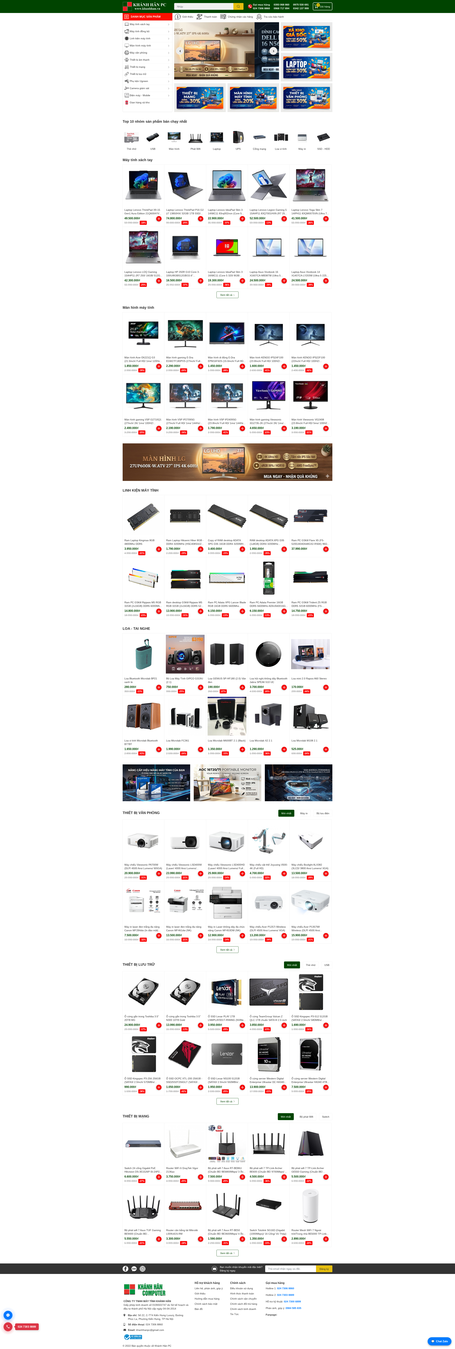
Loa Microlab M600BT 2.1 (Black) (227, 740)
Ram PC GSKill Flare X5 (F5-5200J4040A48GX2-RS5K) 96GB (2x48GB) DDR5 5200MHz (310, 544)
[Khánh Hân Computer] (145, 6)
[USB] (153, 137)
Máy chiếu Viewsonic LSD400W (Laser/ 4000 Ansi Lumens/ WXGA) (184, 868)
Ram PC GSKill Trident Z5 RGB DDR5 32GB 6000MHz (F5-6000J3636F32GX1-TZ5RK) (309, 606)
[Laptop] (253, 97)
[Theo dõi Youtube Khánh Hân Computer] (142, 1268)
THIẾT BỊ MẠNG (136, 1116)
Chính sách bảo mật (206, 1303)
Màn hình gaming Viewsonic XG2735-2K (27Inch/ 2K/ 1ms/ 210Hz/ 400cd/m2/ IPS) (266, 423)
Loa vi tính (281, 148)
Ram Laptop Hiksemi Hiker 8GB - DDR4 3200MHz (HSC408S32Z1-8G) (185, 544)
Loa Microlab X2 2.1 (261, 740)
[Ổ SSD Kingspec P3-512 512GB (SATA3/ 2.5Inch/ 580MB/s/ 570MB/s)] (310, 992)
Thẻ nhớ (131, 148)
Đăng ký (324, 1268)
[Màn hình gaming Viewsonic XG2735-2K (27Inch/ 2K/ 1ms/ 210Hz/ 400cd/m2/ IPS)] (268, 395)
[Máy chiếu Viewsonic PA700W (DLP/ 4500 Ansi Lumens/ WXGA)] (143, 840)
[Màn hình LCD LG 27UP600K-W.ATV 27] (227, 462)
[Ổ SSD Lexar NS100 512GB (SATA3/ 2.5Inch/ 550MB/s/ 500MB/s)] (227, 1054)
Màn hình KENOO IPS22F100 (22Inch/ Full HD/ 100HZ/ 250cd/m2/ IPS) (308, 361)
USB (152, 148)
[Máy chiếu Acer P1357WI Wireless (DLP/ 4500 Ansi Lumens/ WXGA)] (310, 902)
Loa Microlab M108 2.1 (304, 740)
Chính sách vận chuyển (243, 1298)
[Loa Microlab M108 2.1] (310, 716)
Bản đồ (199, 1308)
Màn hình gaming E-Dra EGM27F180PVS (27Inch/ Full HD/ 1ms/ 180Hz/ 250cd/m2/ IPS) (185, 361)
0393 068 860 (281, 4)
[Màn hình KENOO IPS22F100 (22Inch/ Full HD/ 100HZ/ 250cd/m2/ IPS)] (310, 333)
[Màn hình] (174, 137)
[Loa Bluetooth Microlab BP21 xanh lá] (143, 654)
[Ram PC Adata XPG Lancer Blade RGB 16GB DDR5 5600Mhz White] (227, 578)
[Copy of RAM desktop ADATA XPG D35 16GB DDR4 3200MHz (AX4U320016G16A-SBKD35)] (227, 516)
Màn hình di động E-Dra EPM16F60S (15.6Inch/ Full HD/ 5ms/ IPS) (226, 361)
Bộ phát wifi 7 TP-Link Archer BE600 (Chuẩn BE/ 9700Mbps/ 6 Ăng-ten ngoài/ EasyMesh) (268, 1171)
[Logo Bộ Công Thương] (133, 1336)
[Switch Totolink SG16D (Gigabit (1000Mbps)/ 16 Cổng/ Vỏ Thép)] (268, 1205)
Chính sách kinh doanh (243, 1308)
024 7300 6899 (292, 1301)
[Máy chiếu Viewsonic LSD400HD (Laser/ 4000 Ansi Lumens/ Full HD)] (227, 840)
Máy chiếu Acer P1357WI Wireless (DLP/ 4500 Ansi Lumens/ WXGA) (305, 930)
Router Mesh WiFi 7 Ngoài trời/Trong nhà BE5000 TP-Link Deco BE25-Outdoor (308, 1234)
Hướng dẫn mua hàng (207, 1298)
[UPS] (238, 137)
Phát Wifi (195, 148)
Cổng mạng (259, 148)
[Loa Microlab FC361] (185, 716)
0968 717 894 (281, 8)
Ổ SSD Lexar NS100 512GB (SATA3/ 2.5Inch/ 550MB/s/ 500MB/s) (224, 1082)
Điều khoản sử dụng (241, 1288)
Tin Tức (234, 1314)
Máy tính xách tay (137, 160)
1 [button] (222, 75)
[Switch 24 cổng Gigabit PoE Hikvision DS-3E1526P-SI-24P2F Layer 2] (143, 1143)
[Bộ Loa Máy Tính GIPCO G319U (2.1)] (185, 654)
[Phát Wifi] (196, 137)
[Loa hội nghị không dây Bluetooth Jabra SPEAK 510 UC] (268, 654)
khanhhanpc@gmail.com (150, 1329)
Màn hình (174, 148)
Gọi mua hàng (261, 4)
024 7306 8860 (261, 8)
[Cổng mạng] (259, 137)
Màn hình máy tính (138, 307)
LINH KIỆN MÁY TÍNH (140, 490)
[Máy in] (302, 137)
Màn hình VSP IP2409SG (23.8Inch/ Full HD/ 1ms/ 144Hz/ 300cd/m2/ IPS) (226, 423)
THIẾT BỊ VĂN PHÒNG (141, 812)
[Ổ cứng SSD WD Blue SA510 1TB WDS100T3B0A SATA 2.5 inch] (156, 782)
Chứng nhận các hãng (240, 16)
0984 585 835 (293, 1308)
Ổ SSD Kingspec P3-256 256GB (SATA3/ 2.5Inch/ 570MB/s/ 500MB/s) (142, 1082)
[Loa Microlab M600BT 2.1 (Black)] (227, 716)
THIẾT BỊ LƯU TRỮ (139, 964)
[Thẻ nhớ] (132, 137)
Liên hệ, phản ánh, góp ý (209, 1288)
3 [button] (230, 75)
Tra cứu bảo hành (274, 16)
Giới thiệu (187, 16)
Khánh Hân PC (163, 1345)
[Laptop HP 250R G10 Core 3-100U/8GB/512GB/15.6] (185, 247)
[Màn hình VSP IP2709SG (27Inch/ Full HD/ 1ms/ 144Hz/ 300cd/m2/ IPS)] (185, 395)
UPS (238, 148)
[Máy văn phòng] (306, 97)
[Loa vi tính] (281, 137)
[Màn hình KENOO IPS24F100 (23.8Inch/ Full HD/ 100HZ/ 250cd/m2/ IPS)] (268, 333)
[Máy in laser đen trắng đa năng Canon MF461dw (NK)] (185, 902)
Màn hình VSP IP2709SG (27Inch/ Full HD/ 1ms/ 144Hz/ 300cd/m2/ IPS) (183, 423)
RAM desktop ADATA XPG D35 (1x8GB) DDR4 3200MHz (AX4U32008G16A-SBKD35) (267, 544)
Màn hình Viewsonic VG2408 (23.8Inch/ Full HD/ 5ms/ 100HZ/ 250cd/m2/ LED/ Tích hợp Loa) (309, 423)
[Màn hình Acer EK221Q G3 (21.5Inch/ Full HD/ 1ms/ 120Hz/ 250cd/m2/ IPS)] (143, 333)
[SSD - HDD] (323, 137)
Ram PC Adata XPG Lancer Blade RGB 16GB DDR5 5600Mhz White (227, 606)
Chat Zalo (439, 1341)
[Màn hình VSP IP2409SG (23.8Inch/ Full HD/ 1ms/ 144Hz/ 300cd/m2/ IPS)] (227, 395)
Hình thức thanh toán (242, 1293)
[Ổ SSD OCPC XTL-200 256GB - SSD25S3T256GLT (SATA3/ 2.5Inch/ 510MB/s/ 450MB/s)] (185, 1054)
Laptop (217, 148)
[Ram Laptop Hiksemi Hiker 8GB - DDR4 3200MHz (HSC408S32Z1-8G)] (185, 516)
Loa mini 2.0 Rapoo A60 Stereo (309, 678)
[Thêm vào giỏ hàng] (159, 218)
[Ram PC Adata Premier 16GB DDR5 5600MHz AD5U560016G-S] (268, 578)
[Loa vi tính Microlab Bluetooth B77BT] (143, 716)
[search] (238, 6)
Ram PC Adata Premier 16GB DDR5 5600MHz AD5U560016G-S (268, 606)
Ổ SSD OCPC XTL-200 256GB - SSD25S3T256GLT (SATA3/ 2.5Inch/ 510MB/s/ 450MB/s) (184, 1082)
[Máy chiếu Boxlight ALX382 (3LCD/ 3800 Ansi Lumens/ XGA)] (310, 840)
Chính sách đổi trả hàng (243, 1303)
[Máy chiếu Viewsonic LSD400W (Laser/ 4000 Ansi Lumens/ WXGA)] (185, 840)
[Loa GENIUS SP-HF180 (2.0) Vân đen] (227, 654)
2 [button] (226, 75)
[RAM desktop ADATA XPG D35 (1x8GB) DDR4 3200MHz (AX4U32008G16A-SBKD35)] (268, 516)
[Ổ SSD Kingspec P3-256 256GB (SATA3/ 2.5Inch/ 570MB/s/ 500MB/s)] (143, 1054)
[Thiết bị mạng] (200, 97)
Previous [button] (180, 51)
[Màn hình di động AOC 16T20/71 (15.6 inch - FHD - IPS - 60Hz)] (227, 782)
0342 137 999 (301, 8)
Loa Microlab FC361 (177, 740)
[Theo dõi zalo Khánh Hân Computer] (134, 1268)
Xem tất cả (226, 294)
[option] (226, 50)
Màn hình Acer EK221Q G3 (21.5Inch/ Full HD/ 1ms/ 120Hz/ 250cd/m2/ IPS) (142, 361)
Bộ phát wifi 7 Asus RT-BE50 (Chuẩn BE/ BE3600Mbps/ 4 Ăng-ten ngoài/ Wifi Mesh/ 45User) (227, 1234)
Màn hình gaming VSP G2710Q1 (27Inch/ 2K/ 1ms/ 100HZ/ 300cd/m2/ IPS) (142, 423)
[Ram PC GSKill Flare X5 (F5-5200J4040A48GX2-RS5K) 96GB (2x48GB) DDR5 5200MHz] (310, 516)
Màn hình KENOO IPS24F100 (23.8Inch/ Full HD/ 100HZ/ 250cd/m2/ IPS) (266, 361)
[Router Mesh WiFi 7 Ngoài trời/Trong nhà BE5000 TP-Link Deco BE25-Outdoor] (310, 1205)
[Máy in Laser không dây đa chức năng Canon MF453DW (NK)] (227, 902)
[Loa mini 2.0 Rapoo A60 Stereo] (310, 654)
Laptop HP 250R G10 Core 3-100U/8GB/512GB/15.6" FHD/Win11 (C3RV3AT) (183, 275)
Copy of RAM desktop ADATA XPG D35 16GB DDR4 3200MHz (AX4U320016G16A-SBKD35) (226, 544)
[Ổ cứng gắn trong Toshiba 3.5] (143, 992)
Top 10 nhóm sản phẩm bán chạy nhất (155, 121)
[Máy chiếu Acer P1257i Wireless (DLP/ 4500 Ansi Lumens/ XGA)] (268, 902)
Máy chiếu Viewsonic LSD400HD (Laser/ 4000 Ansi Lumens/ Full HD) (226, 868)
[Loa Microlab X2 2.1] (268, 716)
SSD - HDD (323, 148)
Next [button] (273, 51)
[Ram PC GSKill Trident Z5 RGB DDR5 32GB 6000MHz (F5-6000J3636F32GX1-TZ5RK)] (310, 578)
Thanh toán (210, 16)
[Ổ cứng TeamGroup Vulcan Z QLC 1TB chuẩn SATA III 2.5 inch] (268, 992)
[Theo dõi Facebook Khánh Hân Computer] (125, 1268)
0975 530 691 (301, 4)
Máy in (302, 148)
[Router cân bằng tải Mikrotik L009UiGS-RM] (185, 1205)
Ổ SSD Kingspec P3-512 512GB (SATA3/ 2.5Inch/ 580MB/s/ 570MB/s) (309, 1020)
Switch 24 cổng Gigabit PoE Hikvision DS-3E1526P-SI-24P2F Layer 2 (142, 1171)
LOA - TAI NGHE (136, 628)
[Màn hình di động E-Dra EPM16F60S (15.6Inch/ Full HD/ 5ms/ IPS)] (227, 333)
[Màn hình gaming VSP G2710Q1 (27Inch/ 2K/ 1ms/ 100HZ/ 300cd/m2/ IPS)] (143, 395)
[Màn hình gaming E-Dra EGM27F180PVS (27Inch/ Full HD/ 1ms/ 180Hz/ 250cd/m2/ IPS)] (185, 333)
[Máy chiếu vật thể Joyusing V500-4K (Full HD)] (268, 840)
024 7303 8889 (285, 1294)
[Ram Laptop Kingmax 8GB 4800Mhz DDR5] (143, 516)
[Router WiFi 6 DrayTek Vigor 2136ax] (185, 1143)
